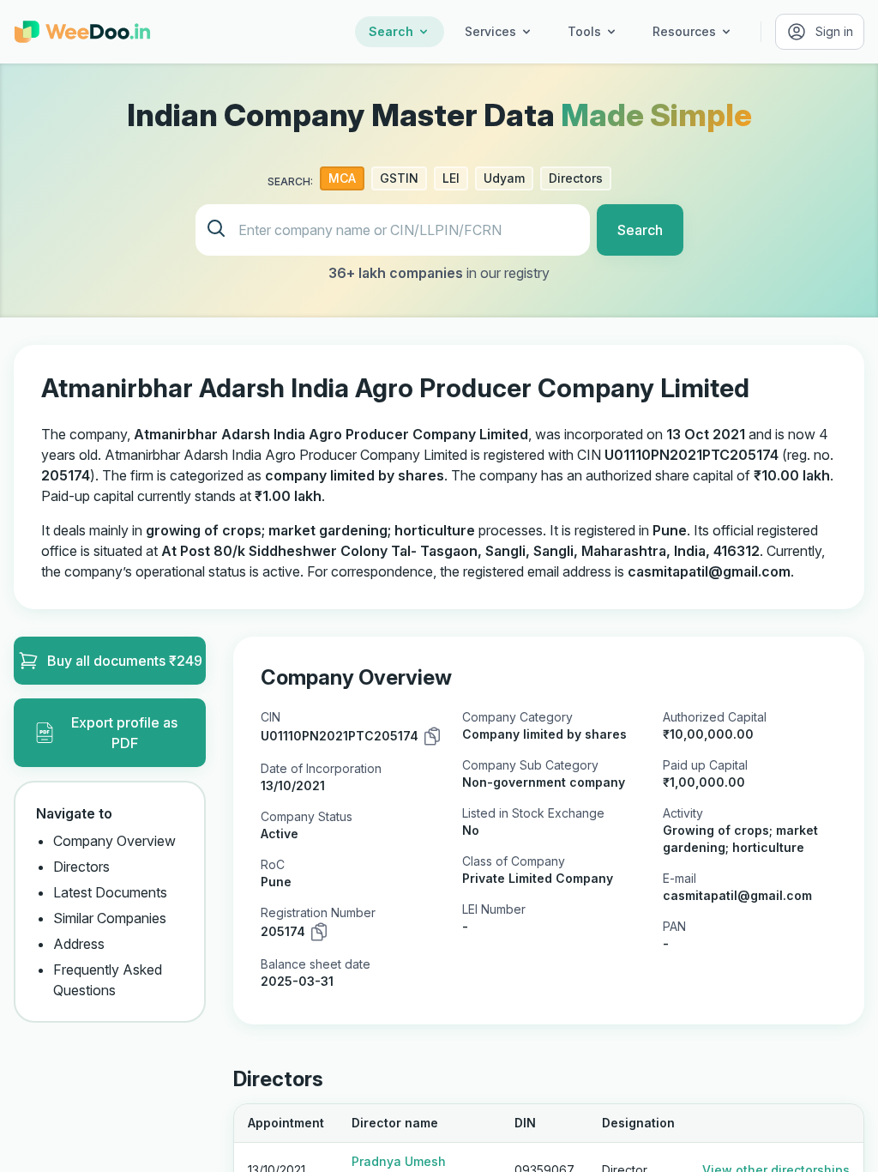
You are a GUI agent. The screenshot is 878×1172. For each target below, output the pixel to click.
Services (490, 31)
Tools (584, 31)
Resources (684, 31)
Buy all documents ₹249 (124, 660)
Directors (81, 866)
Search (391, 31)
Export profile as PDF (124, 733)
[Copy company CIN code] (432, 736)
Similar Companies (109, 918)
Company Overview (114, 840)
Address (79, 943)
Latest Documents (110, 892)
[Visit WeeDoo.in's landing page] (82, 31)
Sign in (834, 31)
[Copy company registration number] (319, 931)
